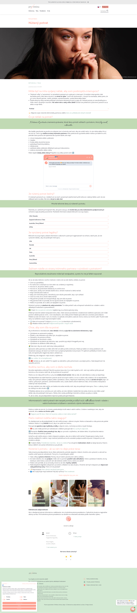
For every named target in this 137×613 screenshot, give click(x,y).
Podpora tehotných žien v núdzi (93, 585)
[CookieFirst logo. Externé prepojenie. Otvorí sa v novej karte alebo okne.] (3, 585)
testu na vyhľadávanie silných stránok (78, 113)
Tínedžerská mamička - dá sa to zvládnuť (54, 443)
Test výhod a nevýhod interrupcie (53, 470)
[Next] (107, 492)
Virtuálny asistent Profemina (93, 582)
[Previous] (30, 492)
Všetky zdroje (77, 537)
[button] (5, 584)
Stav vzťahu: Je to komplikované (41, 358)
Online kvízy (31, 11)
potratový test (57, 321)
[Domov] (34, 7)
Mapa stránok (89, 604)
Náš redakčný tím (52, 548)
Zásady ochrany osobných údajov (29, 583)
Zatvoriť (88, 2)
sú (98, 386)
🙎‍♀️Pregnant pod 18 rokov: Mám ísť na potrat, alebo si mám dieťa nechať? (52, 414)
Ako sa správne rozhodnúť (44, 310)
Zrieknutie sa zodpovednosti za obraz (76, 604)
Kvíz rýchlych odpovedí (80, 429)
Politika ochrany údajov (60, 604)
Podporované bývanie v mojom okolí (61, 323)
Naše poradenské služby (92, 579)
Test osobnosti (69, 472)
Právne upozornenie (48, 604)
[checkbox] (3, 597)
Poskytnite (105, 7)
